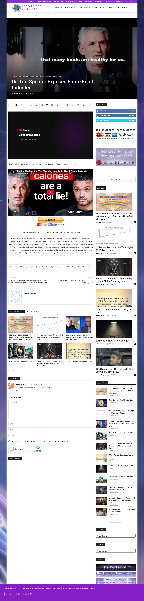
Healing (72, 2)
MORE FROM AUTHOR (34, 312)
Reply (18, 390)
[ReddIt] (31, 105)
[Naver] (88, 105)
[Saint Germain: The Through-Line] (101, 403)
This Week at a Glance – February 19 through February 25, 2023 (76, 281)
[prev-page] (9, 370)
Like (132, 111)
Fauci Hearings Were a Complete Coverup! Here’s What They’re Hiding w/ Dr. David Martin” (79, 337)
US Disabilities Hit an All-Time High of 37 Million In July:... (115, 249)
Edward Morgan (100, 253)
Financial (107, 2)
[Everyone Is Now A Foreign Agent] (116, 329)
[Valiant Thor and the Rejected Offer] (21, 351)
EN (133, 2)
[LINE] (67, 105)
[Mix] (78, 105)
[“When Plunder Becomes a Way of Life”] (79, 351)
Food (36, 76)
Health (42, 76)
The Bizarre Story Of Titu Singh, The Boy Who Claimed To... (114, 370)
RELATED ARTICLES (17, 312)
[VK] (41, 105)
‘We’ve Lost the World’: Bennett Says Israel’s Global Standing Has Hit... (115, 280)
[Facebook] (10, 105)
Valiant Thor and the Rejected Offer (20, 361)
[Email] (47, 105)
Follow (131, 115)
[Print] (62, 105)
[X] (16, 105)
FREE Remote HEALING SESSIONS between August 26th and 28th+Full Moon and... (114, 216)
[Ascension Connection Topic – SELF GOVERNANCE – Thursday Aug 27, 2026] (101, 501)
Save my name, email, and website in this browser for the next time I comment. (40, 441)
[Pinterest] (21, 105)
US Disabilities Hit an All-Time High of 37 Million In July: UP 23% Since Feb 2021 (50, 337)
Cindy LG (98, 222)
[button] (131, 8)
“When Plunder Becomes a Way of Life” (79, 361)
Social (110, 8)
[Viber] (57, 105)
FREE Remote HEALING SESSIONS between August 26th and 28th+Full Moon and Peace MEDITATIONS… (20, 337)
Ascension (31, 2)
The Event (69, 8)
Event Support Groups (44, 2)
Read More (115, 180)
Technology (98, 2)
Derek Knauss (18, 93)
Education (25, 76)
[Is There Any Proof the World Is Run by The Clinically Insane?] (101, 512)
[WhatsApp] (26, 105)
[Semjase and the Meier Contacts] (101, 479)
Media (80, 2)
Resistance (83, 8)
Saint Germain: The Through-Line (121, 400)
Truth (59, 76)
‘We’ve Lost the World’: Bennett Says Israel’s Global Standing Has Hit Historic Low (49, 363)
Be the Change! (22, 15)
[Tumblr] (73, 105)
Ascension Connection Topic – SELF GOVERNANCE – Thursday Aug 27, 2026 (122, 500)
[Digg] (83, 105)
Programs (97, 8)
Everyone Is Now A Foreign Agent (113, 340)
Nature (125, 2)
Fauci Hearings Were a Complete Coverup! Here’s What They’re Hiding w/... (122, 424)
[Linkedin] (36, 105)
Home (57, 8)
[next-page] (13, 370)
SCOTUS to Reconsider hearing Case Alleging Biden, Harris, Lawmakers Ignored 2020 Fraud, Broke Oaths (27, 281)
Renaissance (88, 2)
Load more (114, 521)
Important (48, 76)
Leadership (116, 2)
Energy (32, 76)
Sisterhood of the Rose (61, 2)
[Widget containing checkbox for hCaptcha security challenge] (25, 449)
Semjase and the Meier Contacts (121, 476)
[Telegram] (52, 105)
